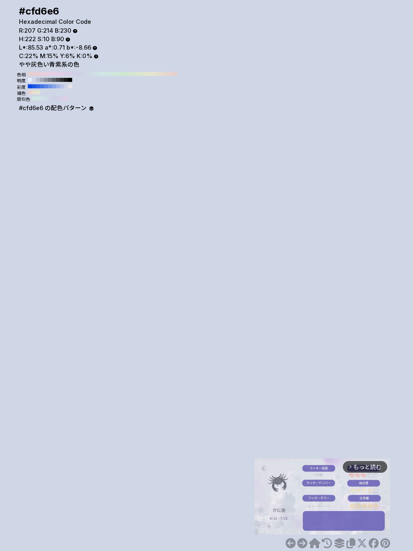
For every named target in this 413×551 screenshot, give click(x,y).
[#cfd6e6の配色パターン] (339, 543)
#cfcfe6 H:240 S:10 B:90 (78, 74)
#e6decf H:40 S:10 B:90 (159, 74)
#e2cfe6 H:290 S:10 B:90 (58, 74)
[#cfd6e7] (302, 543)
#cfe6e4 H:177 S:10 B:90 (38, 98)
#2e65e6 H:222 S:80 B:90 (38, 86)
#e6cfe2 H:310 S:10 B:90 (50, 74)
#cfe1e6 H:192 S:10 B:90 (42, 98)
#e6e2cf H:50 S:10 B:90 (155, 74)
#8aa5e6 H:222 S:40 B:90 (54, 86)
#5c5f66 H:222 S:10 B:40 (54, 80)
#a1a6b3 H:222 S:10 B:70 (42, 80)
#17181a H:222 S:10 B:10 (66, 80)
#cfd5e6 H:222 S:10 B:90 (34, 80)
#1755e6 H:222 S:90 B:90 (34, 86)
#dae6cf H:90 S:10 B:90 (139, 74)
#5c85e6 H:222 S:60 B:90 (46, 86)
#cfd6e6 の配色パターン (53, 108)
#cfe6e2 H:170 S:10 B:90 (106, 74)
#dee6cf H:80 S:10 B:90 (143, 74)
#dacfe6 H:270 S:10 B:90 (66, 74)
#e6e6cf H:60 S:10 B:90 (151, 74)
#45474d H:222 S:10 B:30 (58, 80)
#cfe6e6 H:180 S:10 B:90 (102, 74)
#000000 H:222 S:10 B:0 (70, 80)
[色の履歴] (327, 543)
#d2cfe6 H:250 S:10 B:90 (74, 74)
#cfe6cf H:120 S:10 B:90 (127, 74)
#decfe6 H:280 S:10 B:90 (62, 74)
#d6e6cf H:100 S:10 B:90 (135, 74)
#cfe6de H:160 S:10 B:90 (110, 74)
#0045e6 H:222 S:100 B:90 (30, 86)
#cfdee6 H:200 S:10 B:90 (94, 74)
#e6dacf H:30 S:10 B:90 (163, 74)
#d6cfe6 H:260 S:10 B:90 (70, 74)
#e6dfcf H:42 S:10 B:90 (34, 92)
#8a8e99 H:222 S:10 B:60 (46, 80)
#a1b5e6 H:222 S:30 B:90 (58, 86)
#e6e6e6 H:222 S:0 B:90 (70, 86)
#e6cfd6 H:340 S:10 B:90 (38, 74)
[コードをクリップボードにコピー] (350, 543)
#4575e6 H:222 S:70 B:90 (42, 86)
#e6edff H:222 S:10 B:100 (30, 80)
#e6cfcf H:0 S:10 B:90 (175, 74)
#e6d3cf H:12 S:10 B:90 (30, 92)
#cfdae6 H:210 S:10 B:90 (90, 74)
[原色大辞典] (314, 543)
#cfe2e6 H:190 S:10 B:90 (98, 74)
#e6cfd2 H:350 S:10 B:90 (34, 74)
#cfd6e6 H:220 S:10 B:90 (86, 74)
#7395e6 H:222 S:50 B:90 (50, 86)
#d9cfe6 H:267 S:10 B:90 (62, 98)
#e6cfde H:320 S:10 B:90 (46, 74)
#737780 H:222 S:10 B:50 (50, 80)
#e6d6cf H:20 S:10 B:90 (167, 74)
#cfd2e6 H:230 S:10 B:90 (82, 74)
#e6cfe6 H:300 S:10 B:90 (54, 74)
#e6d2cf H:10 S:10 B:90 (171, 74)
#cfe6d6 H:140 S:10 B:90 (119, 74)
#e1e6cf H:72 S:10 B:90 (38, 92)
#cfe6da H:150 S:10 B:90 (115, 74)
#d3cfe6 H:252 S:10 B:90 (58, 98)
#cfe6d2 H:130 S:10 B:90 (123, 74)
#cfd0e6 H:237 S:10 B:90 (54, 98)
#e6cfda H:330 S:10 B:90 (42, 74)
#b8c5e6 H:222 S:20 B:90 (62, 86)
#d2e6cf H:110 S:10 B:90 (131, 74)
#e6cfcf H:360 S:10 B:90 (30, 74)
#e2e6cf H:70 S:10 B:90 (147, 74)
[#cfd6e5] (291, 543)
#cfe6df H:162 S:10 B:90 (34, 98)
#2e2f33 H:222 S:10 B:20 (62, 80)
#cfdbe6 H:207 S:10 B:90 (46, 98)
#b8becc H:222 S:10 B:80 (38, 80)
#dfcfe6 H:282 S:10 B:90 (67, 98)
